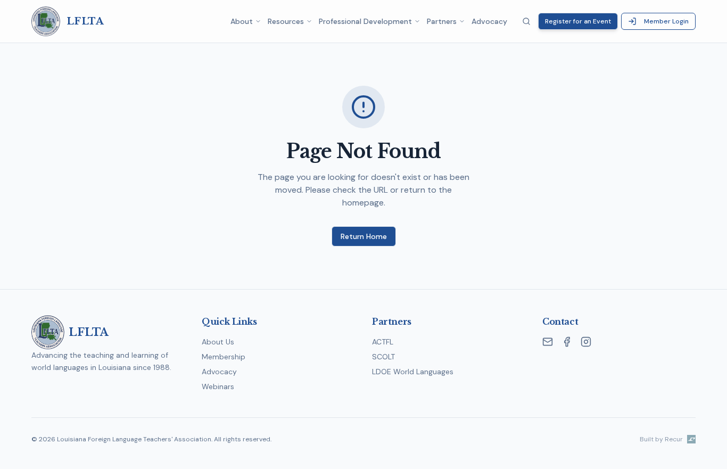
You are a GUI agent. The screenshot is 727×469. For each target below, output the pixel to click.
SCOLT (383, 356)
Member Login (666, 21)
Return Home (364, 236)
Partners (442, 21)
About (241, 21)
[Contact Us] (547, 341)
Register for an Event (578, 21)
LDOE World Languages (412, 371)
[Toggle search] (526, 21)
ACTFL (382, 342)
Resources (286, 21)
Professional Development (365, 21)
